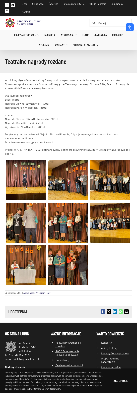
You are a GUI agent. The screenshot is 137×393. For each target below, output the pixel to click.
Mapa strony (62, 359)
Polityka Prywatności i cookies (68, 344)
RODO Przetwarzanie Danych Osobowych (67, 353)
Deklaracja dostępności (69, 365)
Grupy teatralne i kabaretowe (110, 360)
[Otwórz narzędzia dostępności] (130, 27)
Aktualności (29, 293)
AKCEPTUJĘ (120, 380)
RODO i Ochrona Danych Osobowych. (44, 388)
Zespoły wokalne (111, 367)
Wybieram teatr (43, 293)
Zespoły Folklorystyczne (115, 353)
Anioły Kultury (109, 347)
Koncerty (106, 342)
